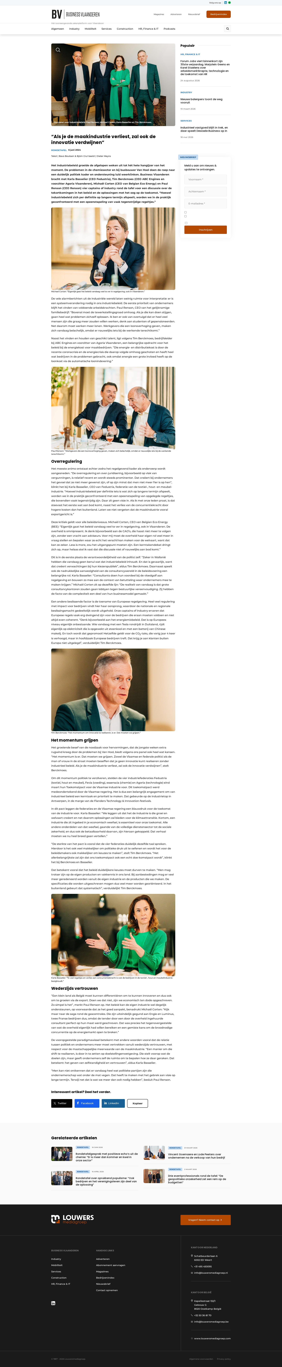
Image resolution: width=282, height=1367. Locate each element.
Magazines (159, 14)
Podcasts (169, 28)
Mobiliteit (90, 28)
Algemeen (57, 28)
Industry (74, 28)
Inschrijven (205, 229)
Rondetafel (59, 150)
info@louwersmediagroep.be (211, 1321)
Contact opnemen (107, 1290)
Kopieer (137, 1103)
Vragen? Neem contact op (203, 1219)
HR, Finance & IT (148, 28)
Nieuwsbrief (194, 14)
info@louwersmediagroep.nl (211, 1272)
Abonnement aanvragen (110, 1265)
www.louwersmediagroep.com (212, 1338)
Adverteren (176, 14)
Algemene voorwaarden (201, 1359)
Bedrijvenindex (218, 14)
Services (107, 28)
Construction (125, 28)
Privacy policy (224, 1359)
